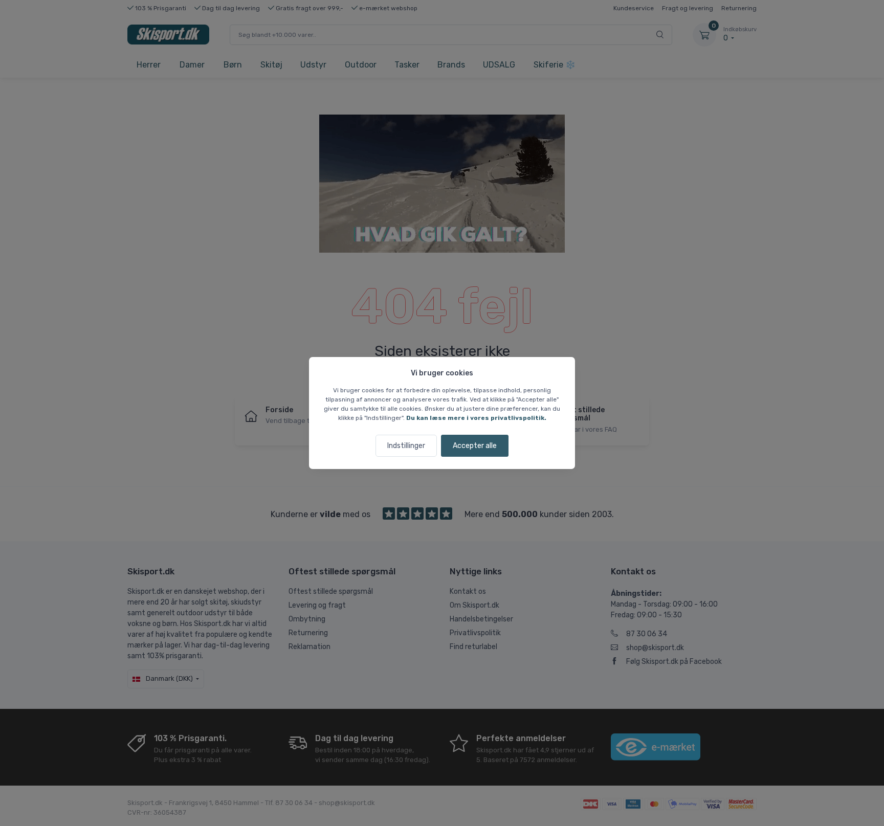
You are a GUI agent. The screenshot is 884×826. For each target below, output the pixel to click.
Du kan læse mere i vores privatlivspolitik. (476, 417)
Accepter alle (475, 445)
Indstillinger (406, 445)
